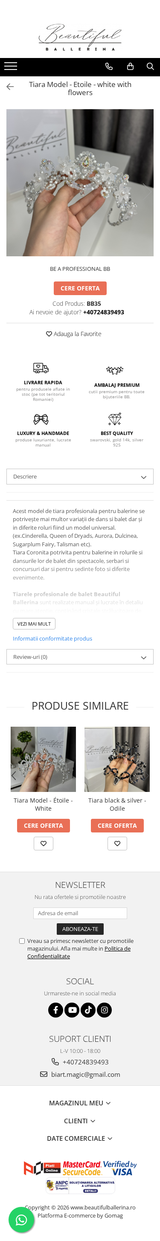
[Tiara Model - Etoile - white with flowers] (80, 182)
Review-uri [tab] (30, 657)
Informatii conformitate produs (52, 638)
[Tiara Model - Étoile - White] (43, 759)
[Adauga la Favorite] (43, 843)
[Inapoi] (6, 87)
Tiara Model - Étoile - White (43, 804)
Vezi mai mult (34, 623)
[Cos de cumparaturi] (130, 66)
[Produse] (11, 68)
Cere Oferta (80, 288)
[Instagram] (104, 1010)
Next (147, 191)
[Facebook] (55, 1010)
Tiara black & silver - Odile (117, 804)
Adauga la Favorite (77, 334)
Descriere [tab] (25, 476)
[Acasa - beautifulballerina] (80, 37)
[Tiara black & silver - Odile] (117, 759)
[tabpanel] (80, 182)
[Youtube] (71, 1010)
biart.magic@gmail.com (84, 1074)
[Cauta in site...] (150, 66)
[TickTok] (88, 1010)
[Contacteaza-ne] (109, 66)
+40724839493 (85, 1062)
